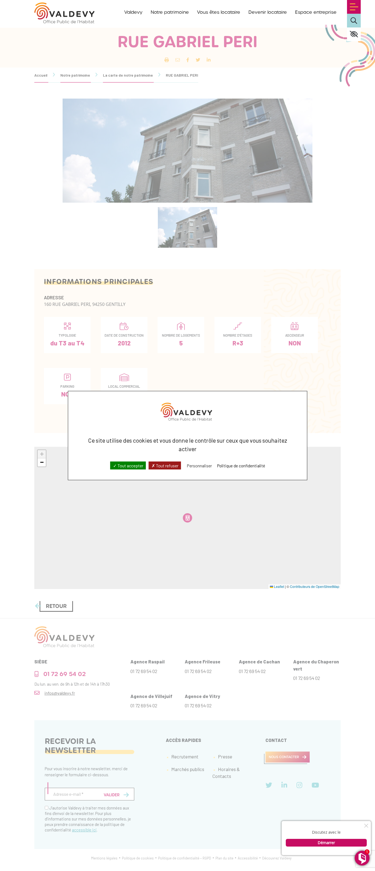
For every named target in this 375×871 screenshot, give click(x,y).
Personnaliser (199, 465)
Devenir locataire (267, 12)
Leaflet (278, 586)
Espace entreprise (316, 12)
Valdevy (133, 12)
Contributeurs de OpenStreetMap (314, 586)
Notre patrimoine (170, 12)
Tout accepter (130, 465)
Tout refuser (166, 465)
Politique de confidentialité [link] (241, 465)
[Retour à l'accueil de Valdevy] (64, 12)
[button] (42, 454)
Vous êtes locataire (218, 12)
